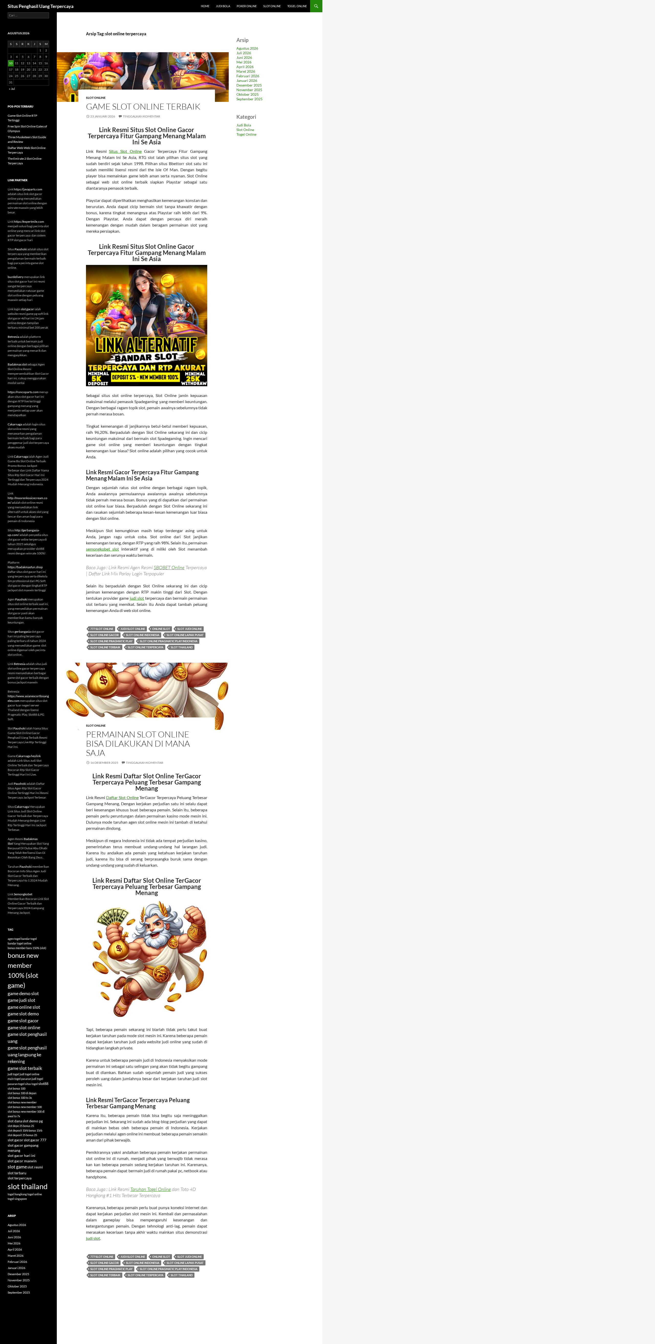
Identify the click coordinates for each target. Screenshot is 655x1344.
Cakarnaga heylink (28, 756)
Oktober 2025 (247, 94)
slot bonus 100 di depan (22, 1093)
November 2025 (249, 90)
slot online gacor (104, 635)
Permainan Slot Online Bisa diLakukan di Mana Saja (138, 743)
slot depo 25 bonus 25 (21, 1125)
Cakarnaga (15, 424)
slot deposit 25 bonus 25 (22, 1135)
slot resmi (35, 1167)
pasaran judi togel (32, 1078)
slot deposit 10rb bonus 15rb (25, 1130)
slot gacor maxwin (22, 1161)
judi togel (13, 1074)
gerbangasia (23, 631)
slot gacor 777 (35, 1140)
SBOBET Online (169, 567)
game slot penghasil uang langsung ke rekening (27, 1054)
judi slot (137, 598)
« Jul (12, 89)
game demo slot (23, 993)
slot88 (43, 1084)
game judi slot (21, 1000)
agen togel (14, 938)
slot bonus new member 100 (25, 1107)
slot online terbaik (105, 647)
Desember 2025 (249, 85)
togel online (34, 1194)
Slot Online (272, 6)
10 (11, 63)
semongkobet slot (102, 548)
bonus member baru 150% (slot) (27, 948)
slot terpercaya (19, 1178)
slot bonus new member (22, 1102)
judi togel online (29, 1074)
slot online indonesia (142, 635)
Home (205, 6)
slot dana (15, 1121)
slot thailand (182, 647)
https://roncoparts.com (23, 392)
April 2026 (245, 66)
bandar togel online (19, 943)
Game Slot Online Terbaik (143, 106)
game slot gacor (23, 1020)
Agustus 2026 (247, 48)
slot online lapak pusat (185, 635)
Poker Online (247, 6)
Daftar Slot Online (122, 797)
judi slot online (133, 628)
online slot (161, 628)
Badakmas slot (17, 364)
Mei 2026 (244, 62)
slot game (17, 1166)
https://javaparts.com (28, 189)
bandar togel (29, 938)
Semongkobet (23, 894)
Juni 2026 (244, 57)
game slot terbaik (25, 1068)
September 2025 (249, 99)
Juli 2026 (243, 53)
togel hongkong (17, 1194)
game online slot (24, 1007)
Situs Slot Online (125, 151)
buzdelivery (16, 277)
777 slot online (101, 628)
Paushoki (21, 249)
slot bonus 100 (16, 1088)
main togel (14, 1078)
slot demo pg (33, 1121)
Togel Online (297, 6)
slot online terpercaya (145, 647)
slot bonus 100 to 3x (20, 1097)
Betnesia (13, 337)
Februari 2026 (247, 76)
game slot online (24, 1027)
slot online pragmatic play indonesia (169, 641)
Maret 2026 (245, 71)
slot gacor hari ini (21, 1156)
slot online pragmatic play (111, 641)
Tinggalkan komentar (141, 116)
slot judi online (189, 628)
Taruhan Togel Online (150, 1189)
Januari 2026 (246, 80)
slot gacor (27, 309)
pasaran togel (16, 1083)
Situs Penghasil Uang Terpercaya (40, 6)
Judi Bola (223, 6)
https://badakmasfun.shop (25, 567)
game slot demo (23, 1013)
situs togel (31, 1083)
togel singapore (17, 1198)
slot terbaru (17, 1173)
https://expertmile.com (29, 221)
